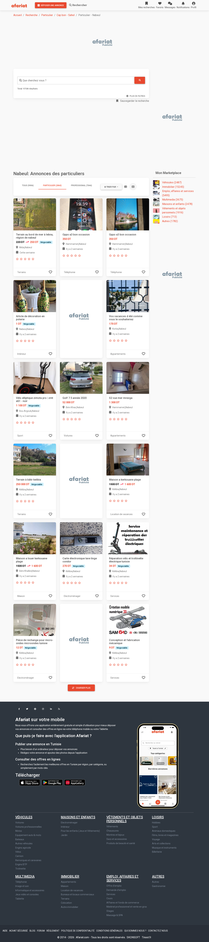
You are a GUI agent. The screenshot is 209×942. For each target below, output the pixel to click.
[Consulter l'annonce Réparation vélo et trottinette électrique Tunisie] (127, 538)
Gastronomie (158, 886)
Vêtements (112, 826)
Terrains (65, 898)
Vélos (18, 851)
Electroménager (69, 822)
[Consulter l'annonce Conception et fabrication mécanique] (127, 619)
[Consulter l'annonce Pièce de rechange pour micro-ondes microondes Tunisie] (34, 619)
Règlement (53, 930)
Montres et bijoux (115, 835)
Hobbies (156, 822)
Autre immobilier (69, 907)
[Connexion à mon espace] (50, 272)
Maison (64, 886)
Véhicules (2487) (172, 182)
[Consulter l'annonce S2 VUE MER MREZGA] (127, 377)
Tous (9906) (28, 185)
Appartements (68, 882)
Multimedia (25, 876)
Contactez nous (158, 930)
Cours (109, 898)
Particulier (47, 15)
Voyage (156, 839)
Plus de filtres (137, 96)
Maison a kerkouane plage (125, 479)
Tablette (19, 898)
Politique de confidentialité (78, 930)
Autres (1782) (170, 221)
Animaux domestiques (163, 831)
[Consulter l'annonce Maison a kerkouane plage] (127, 459)
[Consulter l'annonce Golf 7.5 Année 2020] (81, 377)
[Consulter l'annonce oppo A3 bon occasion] (81, 214)
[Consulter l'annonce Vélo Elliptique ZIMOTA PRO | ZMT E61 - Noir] (34, 377)
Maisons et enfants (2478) (177, 204)
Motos (18, 831)
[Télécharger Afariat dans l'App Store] (29, 782)
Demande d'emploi (116, 890)
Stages (110, 911)
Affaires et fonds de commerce (122, 902)
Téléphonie (21, 882)
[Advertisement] (106, 43)
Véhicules (23, 817)
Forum (41, 930)
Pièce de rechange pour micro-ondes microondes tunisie (34, 642)
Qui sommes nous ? (135, 930)
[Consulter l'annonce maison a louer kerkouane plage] (34, 538)
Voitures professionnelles (28, 826)
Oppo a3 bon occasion (76, 234)
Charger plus (83, 688)
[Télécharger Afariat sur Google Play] (52, 782)
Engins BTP (21, 864)
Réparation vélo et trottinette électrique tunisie (126, 560)
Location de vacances (72, 890)
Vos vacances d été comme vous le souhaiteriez (125, 318)
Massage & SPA (114, 915)
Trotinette (20, 868)
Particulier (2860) (52, 185)
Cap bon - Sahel (66, 15)
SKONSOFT (134, 937)
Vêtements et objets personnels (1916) (173, 210)
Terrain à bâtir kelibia (28, 479)
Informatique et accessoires (29, 890)
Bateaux (19, 839)
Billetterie (157, 851)
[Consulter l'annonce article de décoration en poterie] (34, 295)
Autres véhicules (23, 843)
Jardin (64, 835)
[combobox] (75, 80)
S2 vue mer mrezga (120, 398)
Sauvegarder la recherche (134, 100)
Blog (33, 930)
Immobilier (70, 876)
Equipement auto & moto (28, 835)
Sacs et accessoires (116, 839)
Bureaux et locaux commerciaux (77, 894)
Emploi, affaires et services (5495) (178, 193)
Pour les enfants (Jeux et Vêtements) (80, 831)
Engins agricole (23, 847)
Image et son (22, 886)
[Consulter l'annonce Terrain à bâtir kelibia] (34, 459)
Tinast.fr (146, 937)
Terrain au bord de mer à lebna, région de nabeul (34, 236)
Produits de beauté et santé (120, 843)
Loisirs (158, 817)
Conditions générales (109, 930)
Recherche (31, 15)
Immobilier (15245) (173, 186)
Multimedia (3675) (172, 199)
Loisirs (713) (169, 216)
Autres (158, 876)
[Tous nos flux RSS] (59, 709)
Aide (5, 930)
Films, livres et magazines (165, 835)
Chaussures (112, 830)
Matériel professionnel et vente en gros (126, 906)
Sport (155, 826)
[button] (193, 5)
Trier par (111, 187)
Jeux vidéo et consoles (27, 894)
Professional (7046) (81, 185)
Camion (19, 856)
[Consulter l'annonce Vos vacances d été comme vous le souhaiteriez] (127, 295)
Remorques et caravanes (28, 860)
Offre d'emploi (113, 885)
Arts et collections (161, 843)
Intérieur (65, 826)
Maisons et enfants (78, 817)
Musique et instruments (164, 847)
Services (110, 894)
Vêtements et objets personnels (124, 819)
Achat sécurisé (18, 930)
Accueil (17, 15)
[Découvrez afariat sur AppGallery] (74, 782)
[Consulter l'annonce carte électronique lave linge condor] (81, 538)
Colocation (66, 902)
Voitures (19, 822)
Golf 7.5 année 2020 (75, 398)
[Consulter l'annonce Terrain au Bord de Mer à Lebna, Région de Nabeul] (34, 214)
